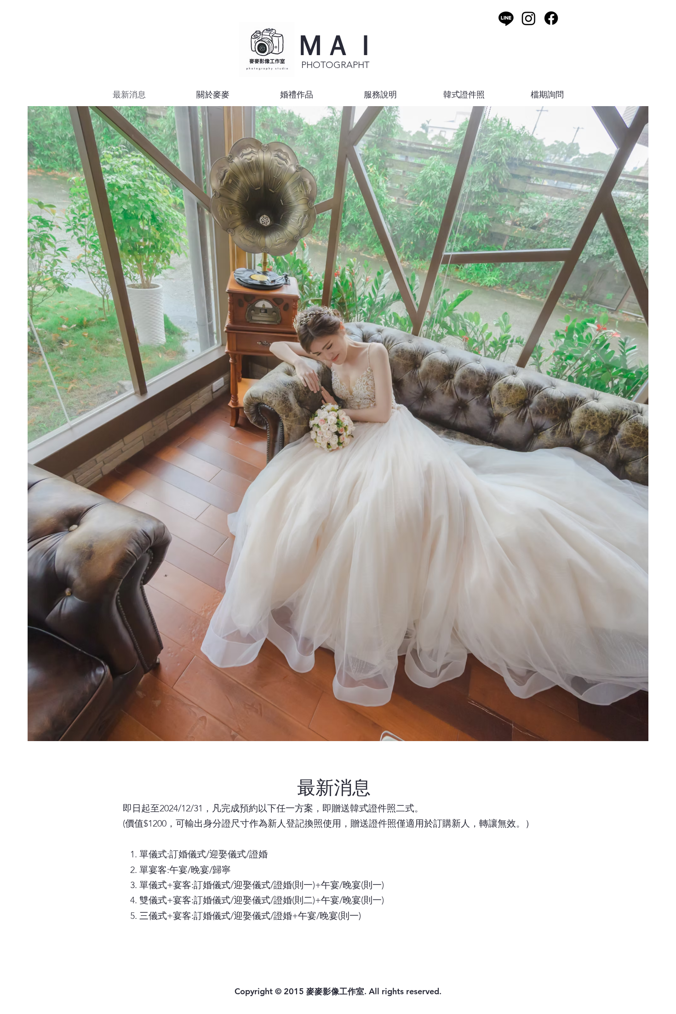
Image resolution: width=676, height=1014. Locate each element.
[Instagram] (529, 18)
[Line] (506, 18)
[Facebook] (551, 18)
